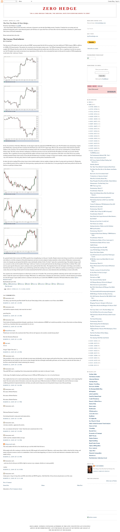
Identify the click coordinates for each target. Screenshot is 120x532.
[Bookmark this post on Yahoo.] (54, 284)
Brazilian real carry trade (96, 206)
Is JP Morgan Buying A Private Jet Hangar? (101, 282)
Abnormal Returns (94, 379)
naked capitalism (93, 394)
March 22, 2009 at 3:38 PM (12, 303)
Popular (100, 86)
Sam (6, 343)
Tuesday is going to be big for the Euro (100, 270)
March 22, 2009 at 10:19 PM (13, 469)
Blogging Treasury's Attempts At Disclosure (101, 303)
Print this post (8, 286)
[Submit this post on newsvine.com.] (34, 284)
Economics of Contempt (95, 433)
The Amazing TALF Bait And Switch (99, 338)
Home (43, 485)
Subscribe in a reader (93, 48)
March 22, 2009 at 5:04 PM (12, 385)
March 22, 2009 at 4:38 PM (12, 364)
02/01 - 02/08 (93, 355)
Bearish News (92, 431)
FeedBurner (105, 79)
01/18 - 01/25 (93, 360)
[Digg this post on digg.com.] (5, 284)
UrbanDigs (92, 428)
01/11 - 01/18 (93, 363)
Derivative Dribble (94, 386)
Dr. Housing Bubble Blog (95, 389)
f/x (20, 289)
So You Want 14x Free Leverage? (98, 272)
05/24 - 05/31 (93, 129)
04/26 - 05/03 (93, 138)
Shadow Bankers (93, 438)
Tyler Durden (99, 465)
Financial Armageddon (95, 453)
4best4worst (92, 455)
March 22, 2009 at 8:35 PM (12, 457)
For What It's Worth (94, 421)
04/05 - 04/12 (93, 146)
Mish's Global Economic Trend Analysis (99, 423)
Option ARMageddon (94, 445)
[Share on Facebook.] (41, 284)
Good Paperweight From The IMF (98, 247)
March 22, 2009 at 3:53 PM (12, 316)
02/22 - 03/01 (93, 348)
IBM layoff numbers (95, 228)
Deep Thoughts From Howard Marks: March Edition (103, 181)
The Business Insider (94, 376)
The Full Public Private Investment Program (101, 312)
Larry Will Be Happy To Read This (99, 250)
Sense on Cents (93, 426)
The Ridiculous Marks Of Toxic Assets (100, 242)
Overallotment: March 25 (96, 214)
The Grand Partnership (96, 319)
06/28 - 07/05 (93, 116)
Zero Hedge (60, 8)
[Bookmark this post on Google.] (48, 284)
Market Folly (92, 404)
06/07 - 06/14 (93, 124)
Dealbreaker (92, 408)
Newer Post (6, 485)
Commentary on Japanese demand (98, 176)
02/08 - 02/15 (93, 353)
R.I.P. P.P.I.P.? (93, 219)
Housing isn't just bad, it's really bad (99, 221)
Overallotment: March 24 (96, 237)
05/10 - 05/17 (93, 133)
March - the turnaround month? (98, 158)
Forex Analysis (93, 448)
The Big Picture (93, 381)
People (90, 86)
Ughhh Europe (94, 245)
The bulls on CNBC (95, 277)
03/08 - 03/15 (93, 343)
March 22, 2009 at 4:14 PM (12, 339)
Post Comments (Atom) (16, 489)
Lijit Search (90, 28)
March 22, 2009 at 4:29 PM (12, 352)
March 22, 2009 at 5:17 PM (12, 402)
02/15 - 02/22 (93, 350)
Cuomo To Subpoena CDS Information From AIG (102, 204)
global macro (25, 289)
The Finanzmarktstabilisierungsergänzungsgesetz (102, 291)
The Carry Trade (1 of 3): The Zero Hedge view (102, 309)
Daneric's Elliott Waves (95, 401)
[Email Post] (5, 289)
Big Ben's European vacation (97, 326)
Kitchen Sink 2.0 (94, 275)
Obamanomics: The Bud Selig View (99, 183)
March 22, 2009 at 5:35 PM (12, 418)
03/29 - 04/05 (93, 148)
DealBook (91, 416)
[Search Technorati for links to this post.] (60, 284)
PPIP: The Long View (95, 186)
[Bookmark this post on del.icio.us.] (21, 284)
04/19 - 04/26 (93, 141)
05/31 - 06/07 (93, 126)
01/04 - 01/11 (93, 365)
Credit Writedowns (94, 399)
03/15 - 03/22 (93, 341)
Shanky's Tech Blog (94, 384)
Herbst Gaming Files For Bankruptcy (99, 324)
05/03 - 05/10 (93, 136)
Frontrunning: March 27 (96, 188)
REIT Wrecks (92, 436)
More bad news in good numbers (98, 284)
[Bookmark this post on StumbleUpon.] (13, 284)
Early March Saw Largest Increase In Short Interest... (103, 216)
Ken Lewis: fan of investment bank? (99, 173)
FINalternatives (93, 411)
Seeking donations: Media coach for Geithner (101, 226)
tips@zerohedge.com (92, 36)
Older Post (79, 485)
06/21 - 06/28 (93, 119)
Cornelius (15, 289)
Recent (95, 86)
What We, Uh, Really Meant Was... (99, 178)
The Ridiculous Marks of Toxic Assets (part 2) (101, 240)
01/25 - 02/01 (93, 358)
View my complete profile (101, 471)
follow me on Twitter (111, 481)
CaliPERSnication (94, 153)
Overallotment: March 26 (96, 190)
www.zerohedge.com (100, 23)
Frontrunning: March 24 (96, 263)
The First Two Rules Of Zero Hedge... (16, 23)
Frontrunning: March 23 (96, 321)
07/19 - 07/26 (93, 109)
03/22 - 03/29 (93, 150)
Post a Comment (7, 482)
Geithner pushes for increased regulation (100, 197)
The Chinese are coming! (96, 223)
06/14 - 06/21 (93, 121)
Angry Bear (92, 450)
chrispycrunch (8, 444)
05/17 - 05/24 (93, 131)
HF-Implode (92, 391)
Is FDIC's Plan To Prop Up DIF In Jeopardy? (101, 211)
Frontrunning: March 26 (96, 209)
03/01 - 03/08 (93, 346)
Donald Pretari (8, 330)
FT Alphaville (92, 418)
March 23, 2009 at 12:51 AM (13, 478)
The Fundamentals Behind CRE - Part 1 (100, 155)
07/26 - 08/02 (93, 107)
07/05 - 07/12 (93, 114)
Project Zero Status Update (97, 252)
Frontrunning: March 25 (96, 231)
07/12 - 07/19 (93, 111)
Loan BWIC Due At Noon (96, 300)
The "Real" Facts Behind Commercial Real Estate (102, 167)
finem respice (92, 406)
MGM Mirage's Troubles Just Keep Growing (101, 294)
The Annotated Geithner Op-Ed (98, 280)
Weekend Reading (94, 335)
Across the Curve (93, 413)
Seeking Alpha (93, 374)
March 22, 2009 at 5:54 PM (12, 431)
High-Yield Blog (93, 441)
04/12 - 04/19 (93, 143)
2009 (90, 104)
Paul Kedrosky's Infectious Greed (98, 458)
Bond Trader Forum (94, 443)
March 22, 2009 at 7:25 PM (12, 440)
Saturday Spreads (94, 164)
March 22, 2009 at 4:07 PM (12, 326)
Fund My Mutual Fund (95, 396)
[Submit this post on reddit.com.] (28, 284)
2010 (90, 102)
